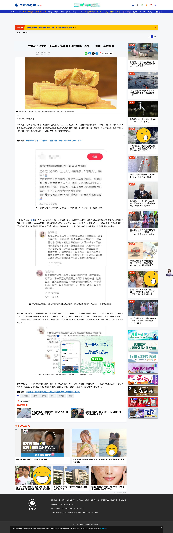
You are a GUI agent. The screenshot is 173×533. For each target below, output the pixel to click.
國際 (81, 11)
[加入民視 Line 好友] (86, 355)
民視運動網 (90, 11)
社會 (62, 11)
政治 (56, 11)
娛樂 (68, 11)
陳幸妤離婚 (28, 11)
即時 (19, 11)
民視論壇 (158, 11)
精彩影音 (127, 11)
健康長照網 (115, 11)
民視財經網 (102, 11)
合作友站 (147, 11)
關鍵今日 (137, 11)
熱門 (50, 11)
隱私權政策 (103, 529)
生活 (74, 11)
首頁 (12, 11)
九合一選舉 (40, 11)
